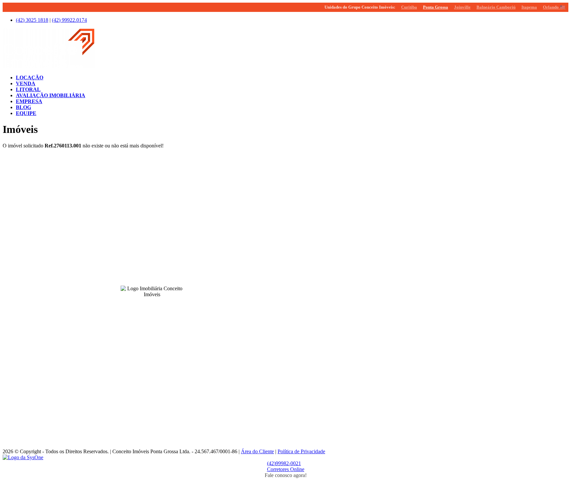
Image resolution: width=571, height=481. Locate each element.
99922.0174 (69, 20)
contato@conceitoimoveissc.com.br (248, 237)
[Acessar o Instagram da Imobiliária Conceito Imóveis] (152, 304)
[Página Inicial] (49, 66)
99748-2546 (249, 419)
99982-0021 (282, 179)
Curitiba (409, 7)
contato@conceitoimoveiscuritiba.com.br (253, 331)
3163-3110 (244, 320)
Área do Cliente (257, 451)
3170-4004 (245, 367)
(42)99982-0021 (284, 463)
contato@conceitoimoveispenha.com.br (251, 378)
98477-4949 (282, 273)
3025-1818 (245, 179)
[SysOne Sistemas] (23, 457)
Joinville (462, 7)
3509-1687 (245, 414)
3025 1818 (32, 20)
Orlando (554, 7)
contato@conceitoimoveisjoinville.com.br (254, 425)
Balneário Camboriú (495, 7)
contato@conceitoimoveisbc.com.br (248, 284)
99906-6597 (282, 320)
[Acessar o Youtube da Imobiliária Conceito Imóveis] (160, 304)
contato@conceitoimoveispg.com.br (248, 190)
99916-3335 (249, 373)
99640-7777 (246, 226)
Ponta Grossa (435, 7)
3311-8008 (244, 273)
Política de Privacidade (301, 451)
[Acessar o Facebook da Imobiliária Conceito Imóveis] (144, 304)
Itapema (529, 7)
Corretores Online (285, 469)
